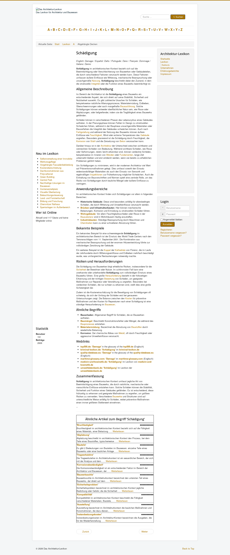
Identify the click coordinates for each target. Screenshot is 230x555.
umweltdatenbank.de (91, 370)
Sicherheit (81, 269)
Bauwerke (117, 396)
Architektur (106, 145)
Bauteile (81, 444)
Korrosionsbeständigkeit (90, 464)
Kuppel (107, 250)
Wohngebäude (87, 213)
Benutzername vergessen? (173, 232)
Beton (122, 141)
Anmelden (167, 224)
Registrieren (166, 229)
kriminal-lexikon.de (129, 349)
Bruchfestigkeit (85, 424)
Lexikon (164, 61)
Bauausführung (127, 106)
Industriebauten (88, 219)
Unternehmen (166, 67)
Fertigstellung (82, 132)
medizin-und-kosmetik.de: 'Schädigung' (101, 361)
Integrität (95, 83)
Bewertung (109, 278)
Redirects (166, 65)
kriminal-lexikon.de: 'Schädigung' (98, 349)
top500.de (128, 346)
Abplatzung (83, 434)
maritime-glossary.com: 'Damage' (97, 358)
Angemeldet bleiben (172, 219)
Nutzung (96, 80)
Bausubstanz (86, 216)
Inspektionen (96, 174)
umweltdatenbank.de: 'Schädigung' (98, 367)
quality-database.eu (143, 352)
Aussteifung (83, 504)
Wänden (110, 154)
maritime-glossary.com (131, 358)
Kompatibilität (84, 494)
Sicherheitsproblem (87, 484)
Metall (122, 333)
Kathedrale (120, 250)
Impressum (165, 73)
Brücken (84, 207)
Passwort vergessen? (171, 235)
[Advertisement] (54, 99)
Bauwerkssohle (85, 474)
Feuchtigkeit (96, 135)
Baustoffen (136, 327)
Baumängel (86, 320)
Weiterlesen (118, 431)
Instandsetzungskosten (89, 514)
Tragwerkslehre (85, 454)
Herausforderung (113, 275)
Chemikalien (86, 222)
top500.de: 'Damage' (90, 346)
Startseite (165, 58)
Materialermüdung (90, 327)
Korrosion (81, 141)
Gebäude (144, 135)
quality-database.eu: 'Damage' (95, 352)
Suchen (179, 16)
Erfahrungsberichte (169, 70)
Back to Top (188, 548)
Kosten (128, 298)
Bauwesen (110, 304)
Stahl (92, 141)
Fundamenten (126, 154)
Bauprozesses (87, 324)
